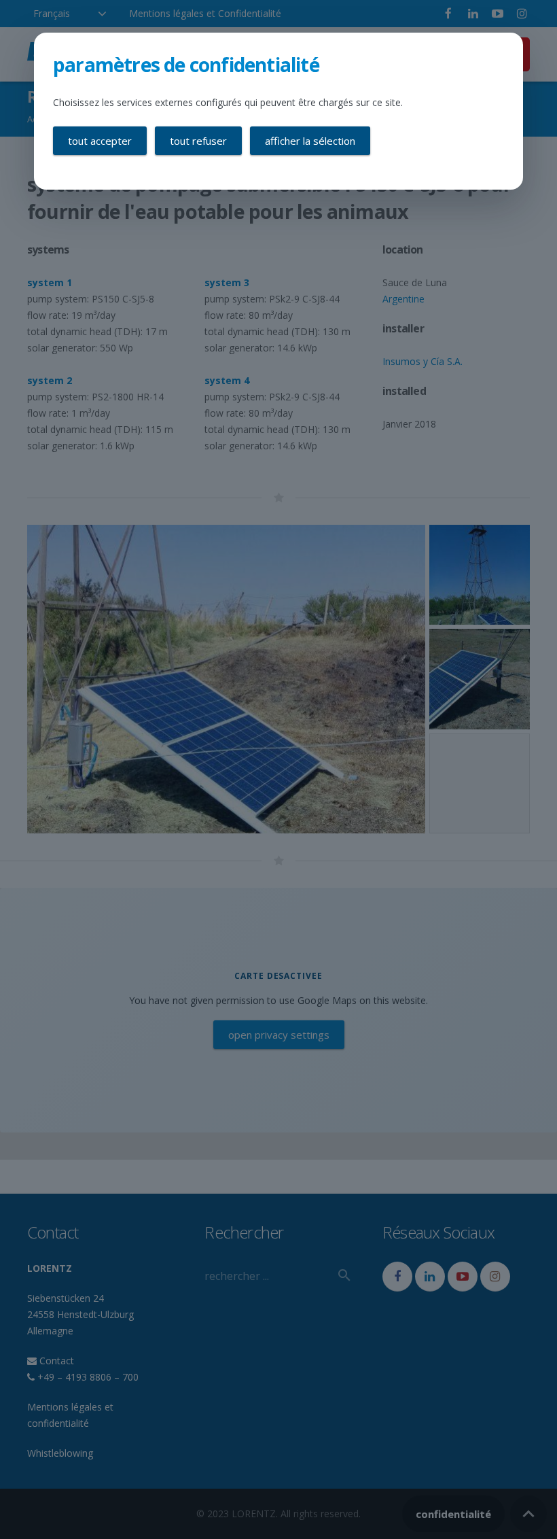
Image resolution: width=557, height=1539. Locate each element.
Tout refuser (198, 141)
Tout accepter (100, 141)
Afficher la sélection (310, 141)
